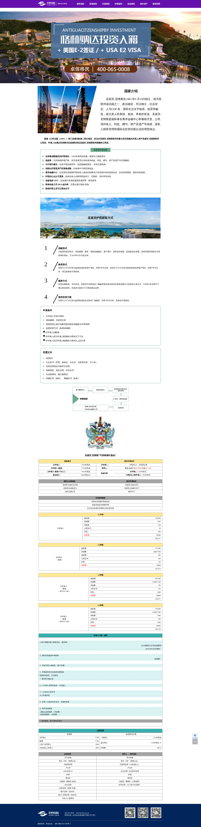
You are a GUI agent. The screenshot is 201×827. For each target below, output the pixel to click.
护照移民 (118, 4)
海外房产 (144, 4)
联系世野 (156, 4)
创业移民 (131, 4)
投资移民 (93, 4)
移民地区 (80, 4)
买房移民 (106, 4)
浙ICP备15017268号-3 (63, 824)
